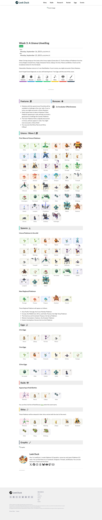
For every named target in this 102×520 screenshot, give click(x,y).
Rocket (68, 2)
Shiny (45, 2)
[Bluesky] (23, 497)
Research (60, 2)
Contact (17, 511)
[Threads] (20, 497)
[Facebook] (13, 497)
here (42, 404)
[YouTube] (26, 497)
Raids (39, 494)
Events (82, 2)
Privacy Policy (12, 511)
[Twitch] (29, 497)
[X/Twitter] (10, 497)
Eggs (75, 2)
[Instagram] (16, 497)
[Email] (32, 497)
